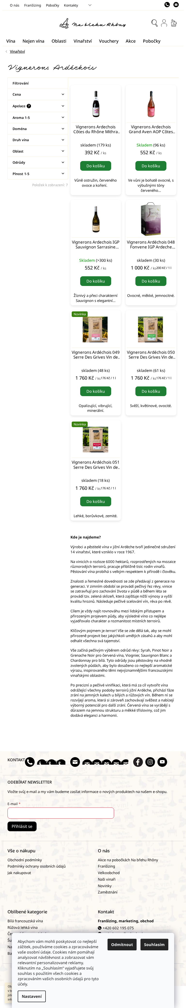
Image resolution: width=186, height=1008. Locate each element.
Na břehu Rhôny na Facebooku (138, 762)
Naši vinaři (107, 879)
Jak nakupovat (19, 872)
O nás (14, 5)
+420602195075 (51, 762)
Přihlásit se (22, 826)
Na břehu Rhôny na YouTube (162, 762)
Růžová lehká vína (23, 927)
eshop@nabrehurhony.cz (105, 762)
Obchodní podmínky (25, 859)
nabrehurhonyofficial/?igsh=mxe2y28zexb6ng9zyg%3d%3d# (150, 762)
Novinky (105, 885)
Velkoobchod (109, 872)
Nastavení (32, 996)
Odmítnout (122, 944)
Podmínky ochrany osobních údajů (37, 866)
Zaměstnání (107, 892)
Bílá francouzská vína (25, 920)
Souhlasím (154, 944)
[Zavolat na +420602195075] (168, 4)
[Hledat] (154, 23)
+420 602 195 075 (118, 927)
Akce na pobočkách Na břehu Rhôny (128, 859)
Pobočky (52, 5)
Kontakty (71, 5)
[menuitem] (11, 41)
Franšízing (32, 5)
